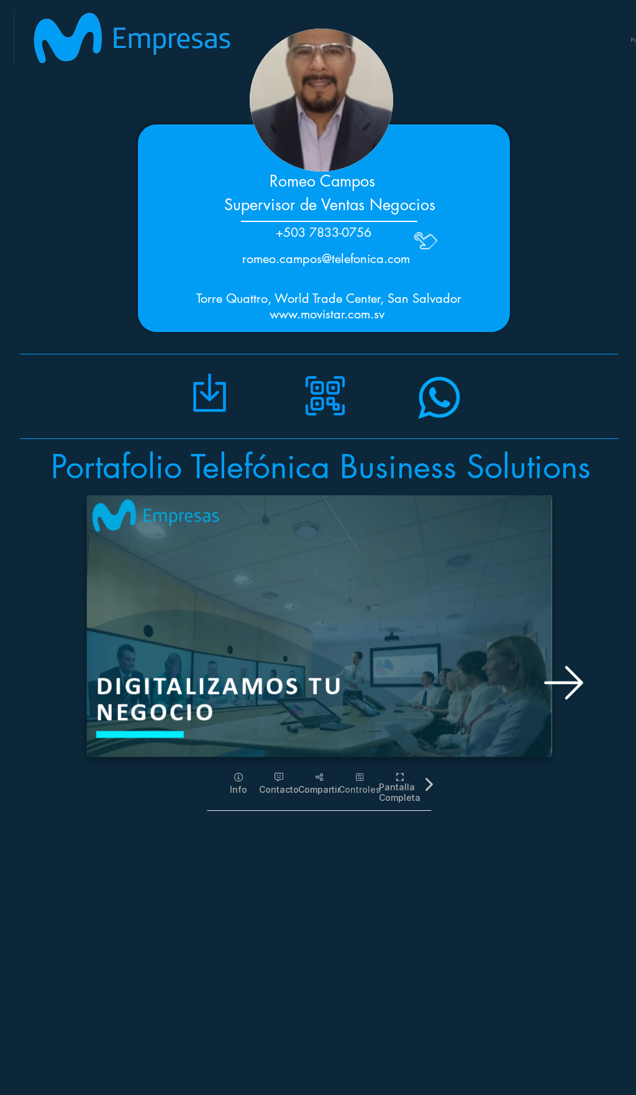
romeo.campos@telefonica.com (326, 259)
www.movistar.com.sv (327, 314)
